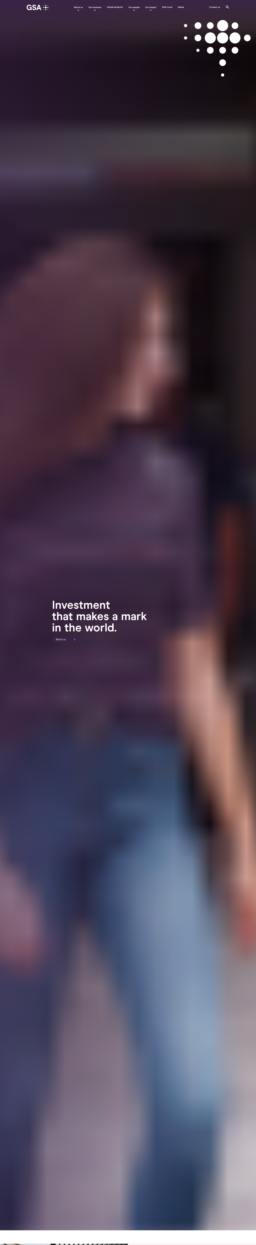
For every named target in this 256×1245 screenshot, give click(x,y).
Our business (94, 7)
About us (78, 7)
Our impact (150, 7)
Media (181, 7)
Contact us (214, 7)
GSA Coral (167, 7)
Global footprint (115, 7)
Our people (134, 7)
